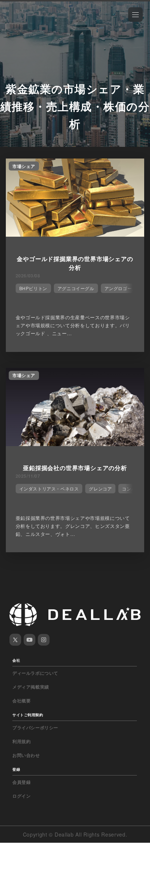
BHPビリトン (33, 288)
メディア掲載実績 (30, 686)
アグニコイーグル (76, 288)
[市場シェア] (75, 234)
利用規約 (21, 741)
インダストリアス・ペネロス (49, 488)
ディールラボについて (35, 673)
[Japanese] (25, 22)
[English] (13, 22)
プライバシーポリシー (35, 727)
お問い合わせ (26, 755)
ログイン (21, 796)
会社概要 (21, 700)
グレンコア (100, 488)
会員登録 (21, 782)
